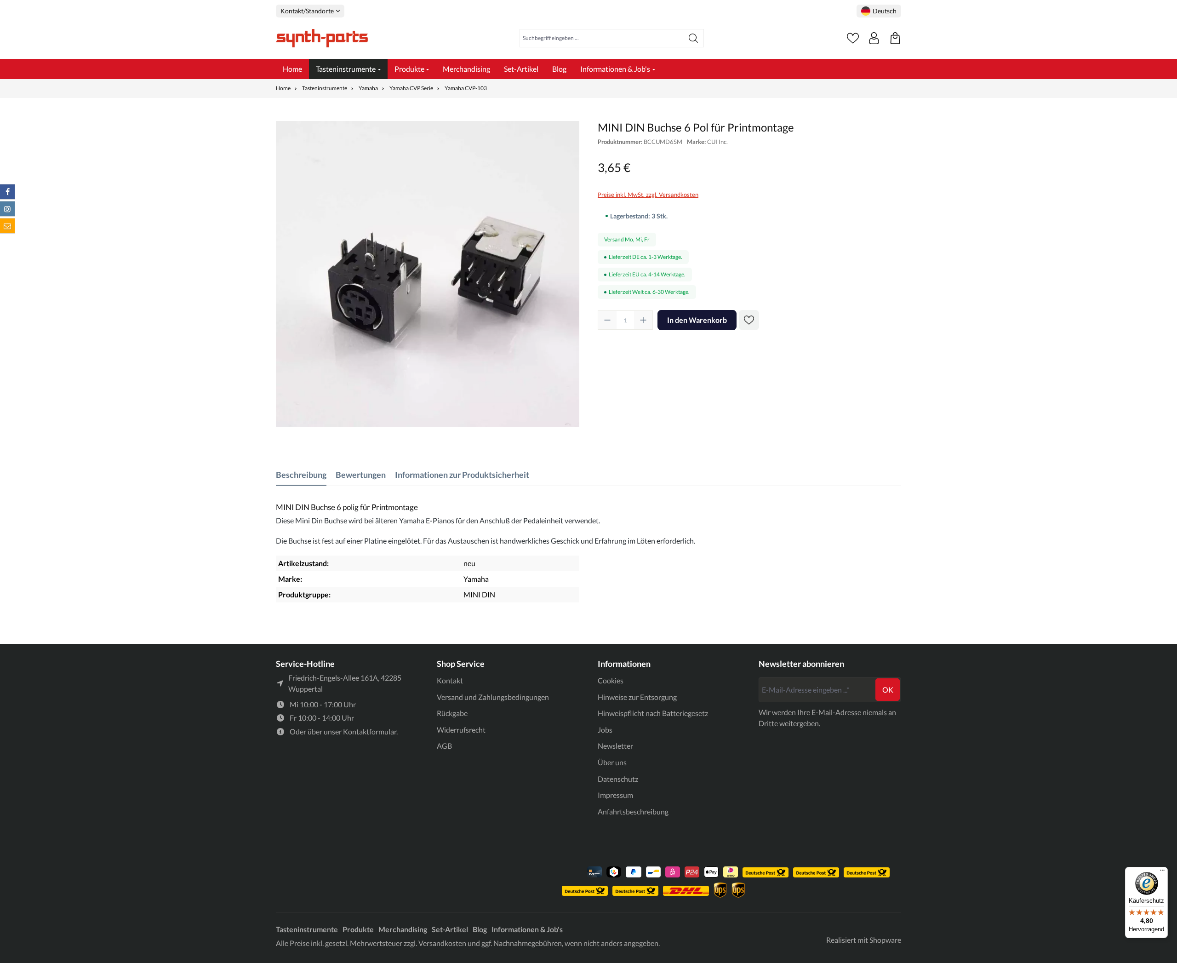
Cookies (610, 680)
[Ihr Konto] (874, 38)
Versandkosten (442, 943)
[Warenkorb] (895, 38)
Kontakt (450, 680)
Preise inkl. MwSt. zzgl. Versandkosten (648, 194)
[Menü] (1162, 872)
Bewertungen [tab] (361, 475)
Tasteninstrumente (307, 929)
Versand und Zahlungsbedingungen (493, 697)
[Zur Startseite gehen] (322, 38)
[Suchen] (693, 38)
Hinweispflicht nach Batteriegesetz (653, 713)
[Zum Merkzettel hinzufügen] (749, 320)
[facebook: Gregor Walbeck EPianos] (7, 191)
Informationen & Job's (527, 929)
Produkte (358, 929)
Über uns (612, 762)
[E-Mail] (7, 225)
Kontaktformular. (370, 731)
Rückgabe (452, 713)
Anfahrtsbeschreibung (633, 811)
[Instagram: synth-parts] (7, 208)
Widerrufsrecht (461, 729)
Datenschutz (618, 778)
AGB (444, 745)
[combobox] (602, 38)
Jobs (605, 729)
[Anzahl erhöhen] (643, 320)
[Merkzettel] (853, 38)
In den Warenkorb (697, 319)
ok (887, 689)
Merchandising (402, 929)
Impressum (615, 795)
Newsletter (615, 745)
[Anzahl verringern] (607, 320)
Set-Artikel (450, 929)
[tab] (301, 475)
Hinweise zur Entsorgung (637, 697)
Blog (480, 929)
